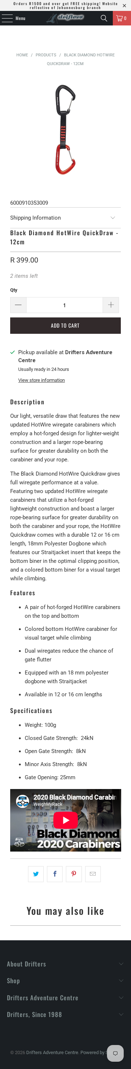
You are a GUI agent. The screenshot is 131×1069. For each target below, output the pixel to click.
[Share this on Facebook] (55, 874)
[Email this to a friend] (93, 874)
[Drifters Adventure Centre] (65, 18)
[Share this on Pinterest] (74, 874)
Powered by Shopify (100, 1052)
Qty (13, 290)
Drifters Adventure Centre (52, 1052)
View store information (41, 380)
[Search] (104, 18)
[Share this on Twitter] (36, 874)
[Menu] (3, 18)
